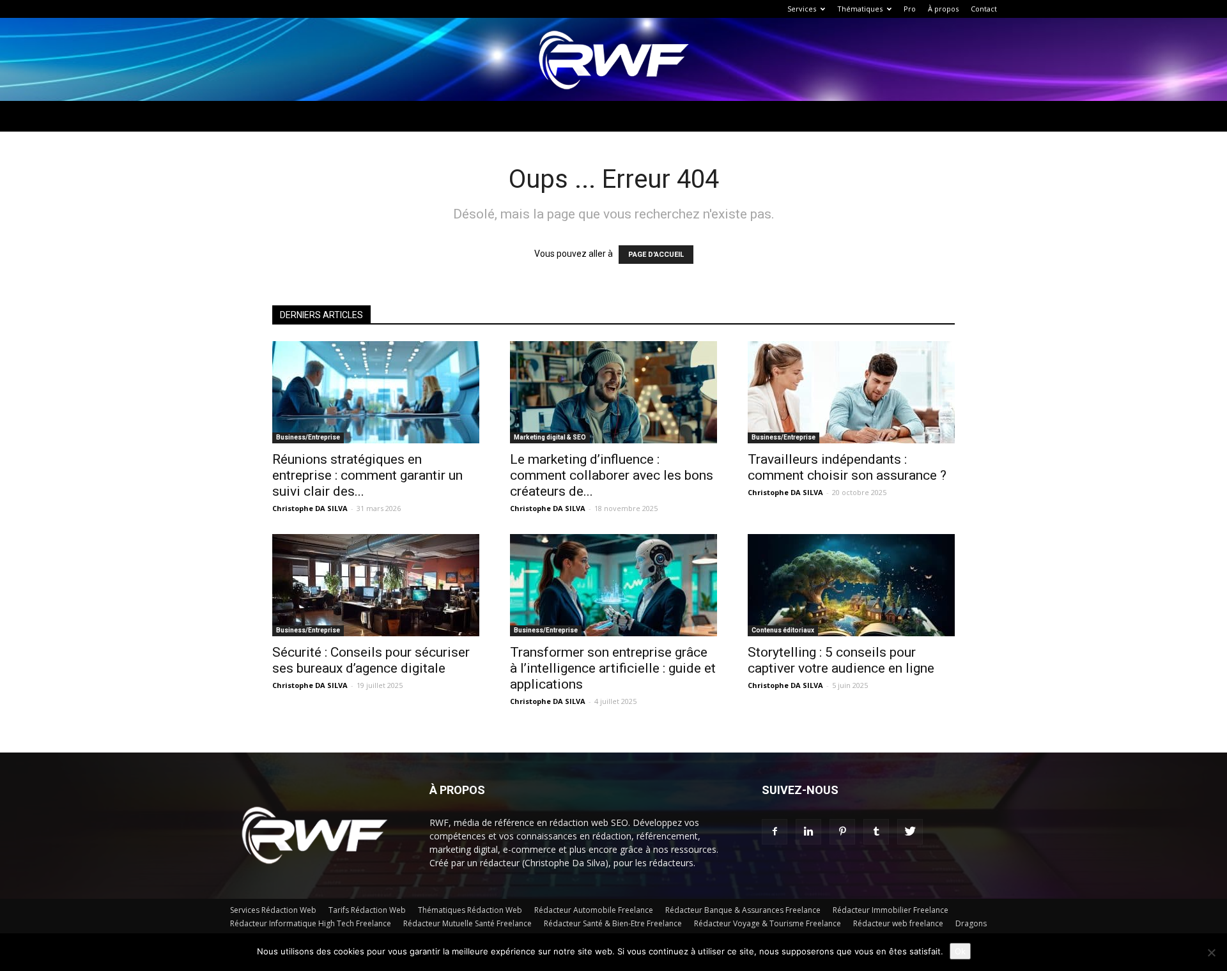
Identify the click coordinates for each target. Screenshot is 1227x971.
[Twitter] (910, 832)
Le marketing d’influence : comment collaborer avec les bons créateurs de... (611, 475)
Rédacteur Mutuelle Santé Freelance (467, 923)
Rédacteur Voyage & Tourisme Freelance (767, 923)
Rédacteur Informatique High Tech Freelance (310, 923)
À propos (943, 8)
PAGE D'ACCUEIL (656, 254)
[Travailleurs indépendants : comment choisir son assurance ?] (851, 392)
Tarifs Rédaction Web (367, 910)
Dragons (971, 923)
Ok (960, 951)
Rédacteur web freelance (898, 923)
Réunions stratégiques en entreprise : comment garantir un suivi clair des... (367, 475)
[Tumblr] (876, 832)
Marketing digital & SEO (550, 437)
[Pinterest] (842, 832)
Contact (984, 8)
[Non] (1211, 952)
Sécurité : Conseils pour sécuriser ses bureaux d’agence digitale (371, 660)
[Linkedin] (808, 832)
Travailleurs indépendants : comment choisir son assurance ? (847, 467)
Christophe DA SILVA (310, 508)
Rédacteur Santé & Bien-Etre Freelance (613, 923)
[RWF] (613, 60)
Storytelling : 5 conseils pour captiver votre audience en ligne (841, 660)
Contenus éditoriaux (783, 630)
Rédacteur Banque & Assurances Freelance (743, 910)
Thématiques (860, 8)
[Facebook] (774, 832)
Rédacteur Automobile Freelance (593, 910)
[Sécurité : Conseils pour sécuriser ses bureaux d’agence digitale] (375, 585)
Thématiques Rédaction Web (470, 910)
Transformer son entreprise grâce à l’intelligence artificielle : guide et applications (613, 668)
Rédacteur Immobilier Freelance (890, 910)
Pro (910, 8)
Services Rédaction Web (273, 910)
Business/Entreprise (308, 437)
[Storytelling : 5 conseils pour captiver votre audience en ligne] (851, 585)
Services (801, 8)
